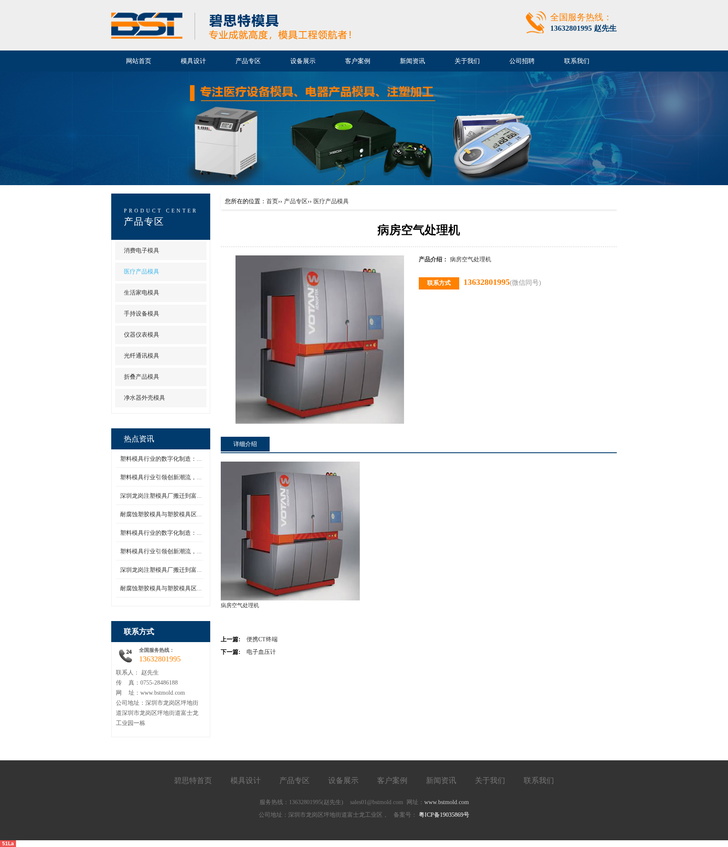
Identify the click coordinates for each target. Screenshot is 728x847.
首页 (272, 201)
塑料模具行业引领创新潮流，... (161, 477)
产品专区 (296, 201)
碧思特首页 (193, 780)
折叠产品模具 (141, 377)
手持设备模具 (141, 314)
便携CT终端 (262, 639)
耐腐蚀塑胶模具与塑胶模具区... (161, 514)
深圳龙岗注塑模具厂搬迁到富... (161, 496)
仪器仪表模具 (141, 335)
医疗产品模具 (141, 271)
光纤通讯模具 (141, 356)
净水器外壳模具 (144, 398)
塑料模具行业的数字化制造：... (161, 459)
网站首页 (138, 61)
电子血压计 (261, 652)
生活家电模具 (141, 292)
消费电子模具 (141, 250)
